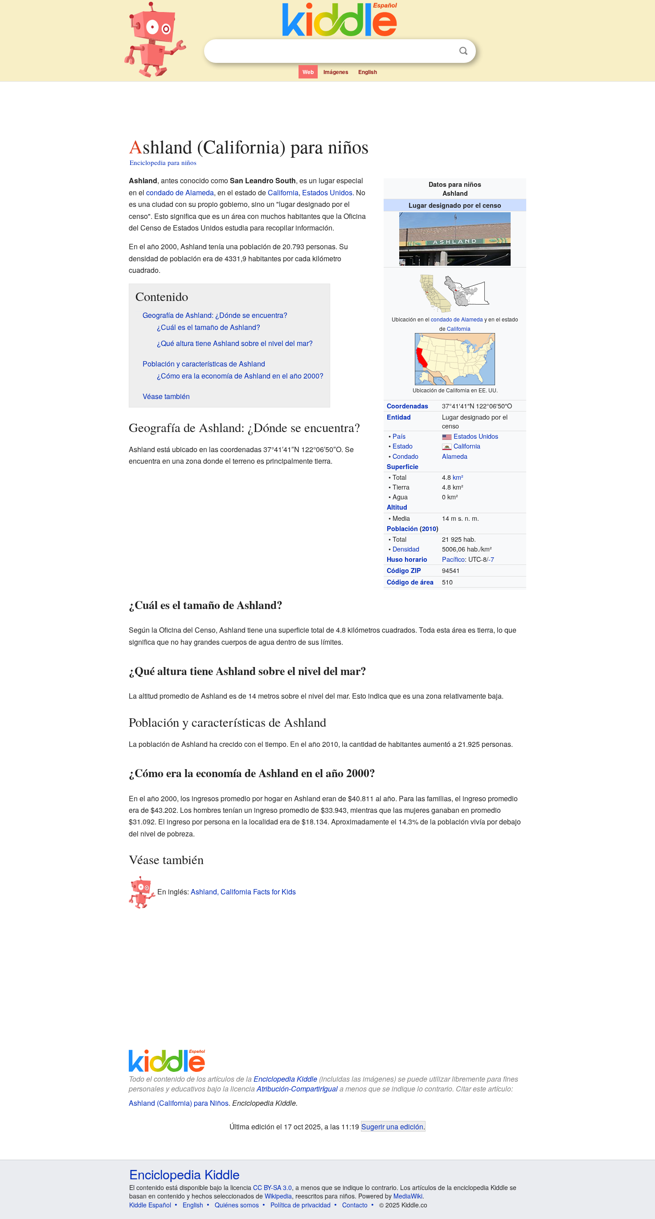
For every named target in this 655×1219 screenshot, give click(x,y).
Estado (403, 445)
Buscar (463, 51)
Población (402, 528)
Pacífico (453, 559)
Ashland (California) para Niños (179, 1103)
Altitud (397, 506)
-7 (491, 559)
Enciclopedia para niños (163, 162)
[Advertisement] (327, 106)
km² (458, 477)
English (367, 72)
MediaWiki (407, 1195)
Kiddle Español (150, 1204)
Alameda (454, 456)
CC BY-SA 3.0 (272, 1187)
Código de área (410, 581)
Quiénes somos (237, 1204)
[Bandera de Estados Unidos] (447, 436)
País (399, 436)
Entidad (399, 416)
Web (308, 72)
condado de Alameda (457, 319)
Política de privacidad (300, 1204)
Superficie (402, 466)
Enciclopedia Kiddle (285, 1079)
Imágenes (335, 72)
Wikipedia (278, 1195)
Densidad (406, 548)
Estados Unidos (476, 436)
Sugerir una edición (392, 1126)
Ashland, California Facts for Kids (243, 891)
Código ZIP (404, 570)
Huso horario (407, 559)
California (459, 328)
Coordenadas (407, 405)
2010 (429, 528)
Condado (405, 456)
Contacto (355, 1204)
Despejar (445, 51)
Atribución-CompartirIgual (297, 1088)
